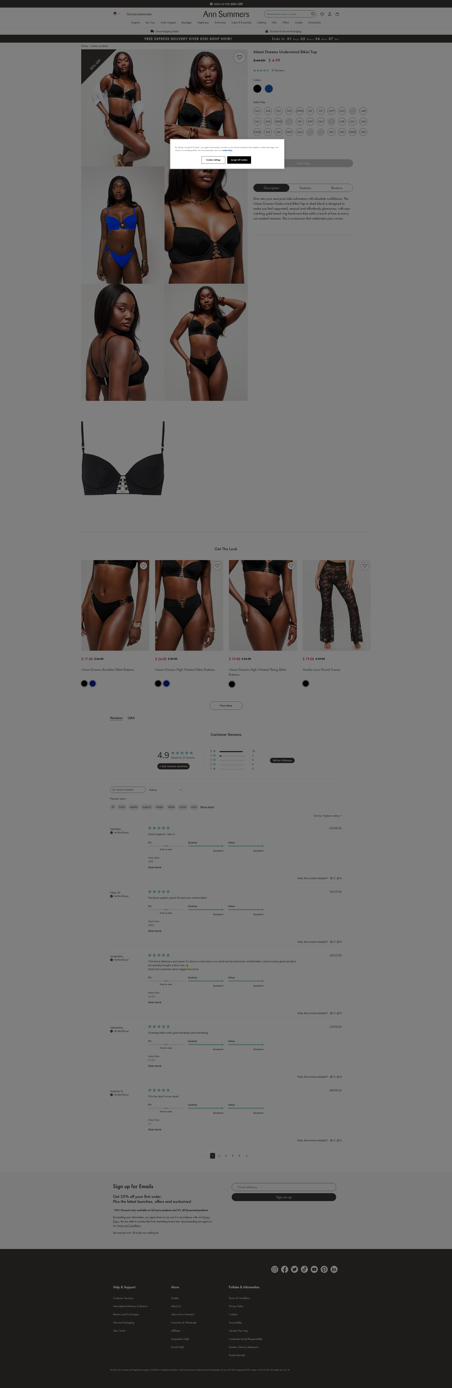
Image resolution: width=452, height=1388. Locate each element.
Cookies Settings (213, 160)
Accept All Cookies (239, 160)
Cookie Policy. (227, 150)
